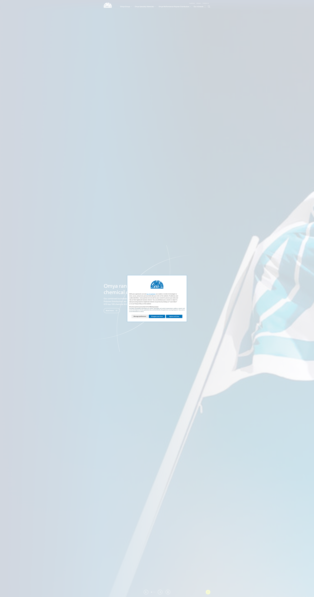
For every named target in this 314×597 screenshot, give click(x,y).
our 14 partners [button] (151, 294)
